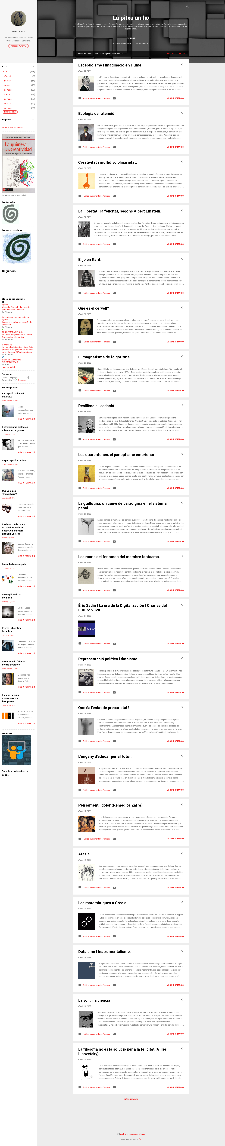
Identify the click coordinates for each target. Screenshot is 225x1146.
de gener (8, 108)
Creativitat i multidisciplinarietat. (107, 162)
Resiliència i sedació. (96, 405)
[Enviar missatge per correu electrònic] (114, 99)
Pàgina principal (122, 43)
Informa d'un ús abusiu (12, 127)
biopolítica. (142, 43)
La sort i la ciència (94, 1000)
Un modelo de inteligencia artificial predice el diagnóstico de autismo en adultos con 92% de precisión (17, 349)
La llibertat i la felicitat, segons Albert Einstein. (119, 211)
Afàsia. (84, 854)
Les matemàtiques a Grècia (102, 903)
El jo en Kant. (89, 259)
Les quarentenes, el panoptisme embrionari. (117, 454)
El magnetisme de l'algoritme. (104, 357)
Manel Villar (18, 32)
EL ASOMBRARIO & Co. (12, 332)
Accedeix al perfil (18, 46)
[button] (182, 65)
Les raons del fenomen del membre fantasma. (119, 556)
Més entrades (131, 1099)
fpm (140, 1139)
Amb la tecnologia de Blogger (132, 1134)
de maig (7, 90)
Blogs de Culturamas (11, 359)
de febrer (8, 103)
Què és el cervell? (93, 308)
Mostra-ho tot (9, 367)
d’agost (7, 76)
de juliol (7, 81)
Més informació (175, 98)
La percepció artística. (14, 460)
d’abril (7, 94)
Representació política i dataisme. (108, 659)
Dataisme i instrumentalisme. (104, 951)
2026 (4, 71)
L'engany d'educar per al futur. (105, 756)
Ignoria (5, 304)
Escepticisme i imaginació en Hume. (110, 65)
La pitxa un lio (131, 17)
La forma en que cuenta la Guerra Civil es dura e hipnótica (17, 335)
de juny (7, 85)
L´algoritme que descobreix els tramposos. (10, 698)
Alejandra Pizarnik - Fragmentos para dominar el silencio (16, 308)
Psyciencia (7, 345)
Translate (22, 380)
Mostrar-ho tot (176, 54)
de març (7, 99)
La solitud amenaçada (14, 564)
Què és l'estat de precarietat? (103, 707)
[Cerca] (187, 7)
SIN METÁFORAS (10, 362)
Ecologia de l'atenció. (96, 113)
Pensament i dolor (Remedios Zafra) (110, 805)
